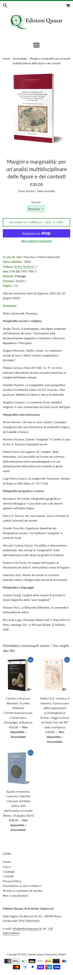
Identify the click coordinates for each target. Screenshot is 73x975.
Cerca (6, 866)
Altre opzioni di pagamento (36, 241)
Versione (36, 202)
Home (7, 861)
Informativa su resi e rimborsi (22, 885)
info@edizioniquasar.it (26, 928)
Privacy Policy (12, 881)
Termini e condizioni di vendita (22, 890)
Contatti (8, 876)
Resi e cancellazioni (15, 895)
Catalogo (9, 871)
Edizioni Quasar (36, 954)
